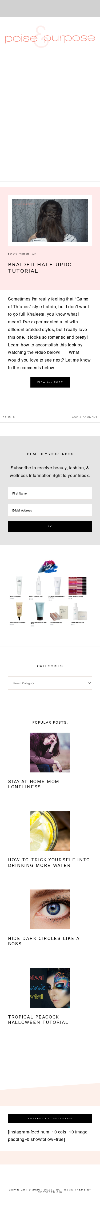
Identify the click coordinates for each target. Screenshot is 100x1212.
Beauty (12, 254)
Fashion (24, 254)
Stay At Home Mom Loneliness (33, 784)
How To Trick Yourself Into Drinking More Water (49, 862)
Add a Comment (85, 417)
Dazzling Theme (58, 1189)
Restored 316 (50, 1192)
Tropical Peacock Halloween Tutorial (38, 1019)
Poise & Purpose (50, 36)
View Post (50, 382)
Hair (34, 254)
